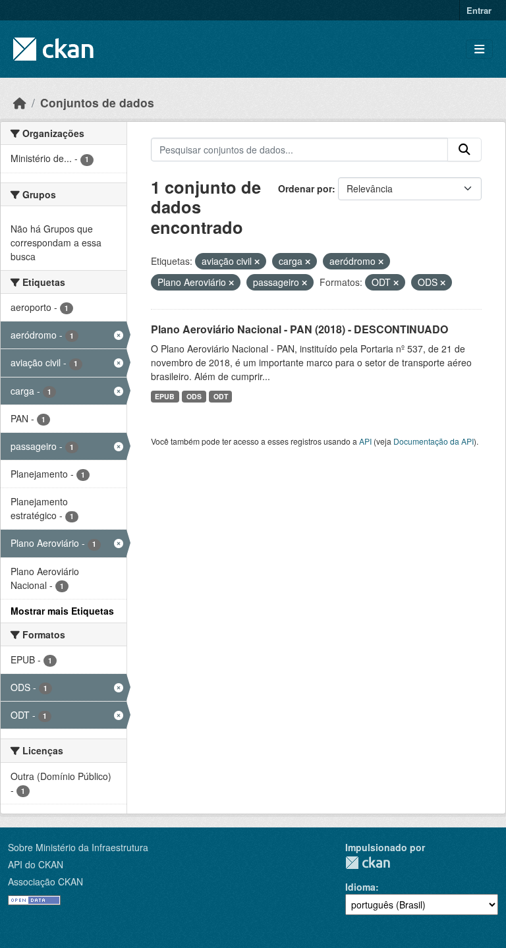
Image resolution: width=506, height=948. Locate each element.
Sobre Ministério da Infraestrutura (78, 847)
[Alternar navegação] (479, 49)
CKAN (367, 863)
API (365, 441)
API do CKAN (35, 864)
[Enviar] (464, 149)
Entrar (479, 10)
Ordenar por (305, 188)
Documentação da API (433, 441)
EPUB (165, 396)
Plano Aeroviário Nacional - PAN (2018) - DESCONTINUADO (299, 329)
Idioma (360, 886)
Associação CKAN (45, 881)
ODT (220, 396)
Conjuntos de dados (97, 102)
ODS (194, 396)
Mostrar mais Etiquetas (62, 610)
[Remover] (257, 261)
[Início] (19, 102)
